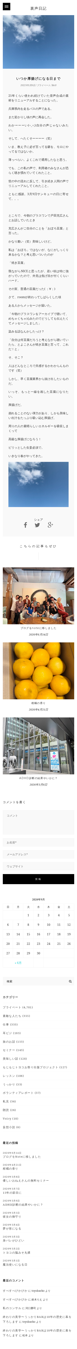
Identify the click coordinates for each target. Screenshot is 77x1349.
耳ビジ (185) (12, 1033)
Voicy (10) (10, 1118)
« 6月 (18, 963)
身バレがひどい (13, 1238)
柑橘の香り (38, 703)
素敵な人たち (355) (16, 1016)
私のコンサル (12, 1308)
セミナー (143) (13, 1050)
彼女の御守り (12, 1214)
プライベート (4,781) (18, 1007)
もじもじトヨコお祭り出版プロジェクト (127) (35, 1067)
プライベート (43, 85)
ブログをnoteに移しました (39, 628)
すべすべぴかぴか (15, 1290)
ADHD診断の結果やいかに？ (38, 778)
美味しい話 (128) (15, 1058)
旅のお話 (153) (13, 1041)
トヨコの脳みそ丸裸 (17, 1250)
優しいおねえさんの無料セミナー (26, 1178)
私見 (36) (9, 1101)
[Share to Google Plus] (50, 525)
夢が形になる (12, 1226)
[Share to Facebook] (25, 525)
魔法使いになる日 (15, 1262)
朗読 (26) (9, 1110)
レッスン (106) (13, 1076)
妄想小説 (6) (11, 1127)
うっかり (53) (12, 1084)
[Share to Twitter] (37, 525)
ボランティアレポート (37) (22, 1093)
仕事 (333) (10, 1024)
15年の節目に (12, 1190)
